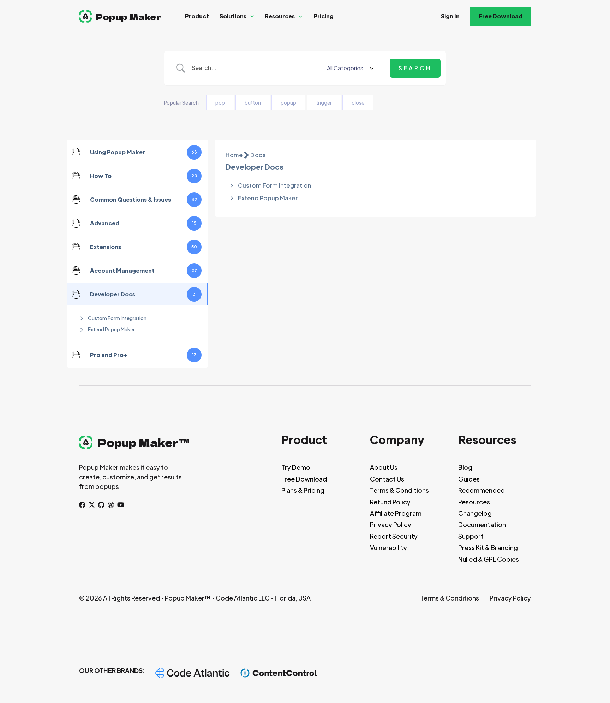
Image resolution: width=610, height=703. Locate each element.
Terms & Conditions (399, 490)
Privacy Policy (390, 524)
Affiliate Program (395, 513)
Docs (257, 155)
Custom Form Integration (117, 318)
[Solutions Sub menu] (252, 16)
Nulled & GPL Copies (488, 559)
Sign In (450, 16)
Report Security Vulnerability (394, 541)
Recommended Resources (481, 496)
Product (197, 16)
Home (234, 155)
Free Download (500, 16)
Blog (465, 467)
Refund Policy (390, 502)
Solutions (233, 16)
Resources (280, 16)
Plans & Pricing (302, 490)
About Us (383, 467)
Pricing (323, 16)
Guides (469, 479)
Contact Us (387, 479)
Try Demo (295, 467)
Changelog (475, 513)
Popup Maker (128, 16)
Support (471, 536)
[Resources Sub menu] (300, 16)
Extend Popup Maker (111, 329)
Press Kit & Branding (488, 547)
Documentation (482, 524)
